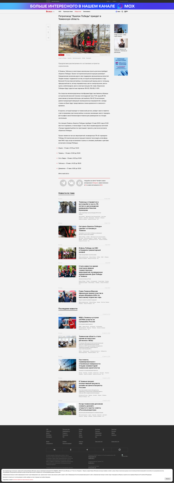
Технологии (65, 435)
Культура (113, 431)
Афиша (113, 433)
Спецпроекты (49, 443)
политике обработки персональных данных (23, 479)
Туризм (80, 435)
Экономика (86, 11)
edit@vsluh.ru (91, 458)
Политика (97, 431)
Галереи (64, 441)
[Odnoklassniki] (71, 450)
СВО (59, 11)
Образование (98, 433)
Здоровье (113, 435)
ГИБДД (80, 443)
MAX (101, 185)
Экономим (97, 429)
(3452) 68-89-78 (92, 467)
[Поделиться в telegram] (48, 38)
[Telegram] (87, 450)
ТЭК (63, 436)
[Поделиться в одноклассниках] (48, 32)
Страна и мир (98, 435)
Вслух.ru (50, 11)
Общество (78, 11)
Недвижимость (66, 431)
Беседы (81, 429)
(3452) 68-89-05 (92, 456)
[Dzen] (103, 450)
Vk (86, 185)
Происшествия (68, 11)
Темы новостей (98, 441)
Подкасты (65, 433)
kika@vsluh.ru (91, 463)
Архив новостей (115, 441)
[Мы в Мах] (118, 11)
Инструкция (49, 436)
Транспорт (113, 429)
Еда (96, 436)
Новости (81, 441)
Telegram (95, 183)
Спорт (80, 433)
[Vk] (54, 450)
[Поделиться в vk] (48, 27)
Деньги (48, 433)
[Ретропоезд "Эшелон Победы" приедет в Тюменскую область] (84, 38)
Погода (80, 436)
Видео (47, 441)
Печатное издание (67, 443)
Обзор (80, 431)
